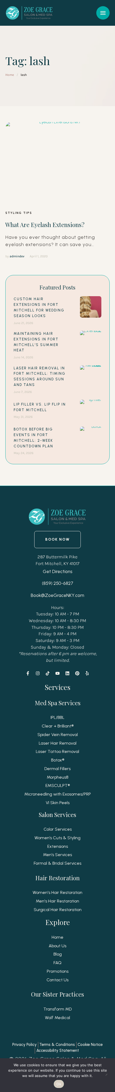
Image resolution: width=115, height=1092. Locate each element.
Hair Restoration (57, 878)
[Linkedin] (67, 673)
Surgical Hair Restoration (58, 909)
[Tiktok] (47, 673)
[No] (108, 1075)
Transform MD (57, 1009)
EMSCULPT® (57, 785)
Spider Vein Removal (57, 734)
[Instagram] (37, 673)
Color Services (58, 829)
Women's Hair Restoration (57, 892)
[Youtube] (57, 673)
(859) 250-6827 (57, 583)
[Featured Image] (58, 162)
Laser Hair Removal (57, 743)
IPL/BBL (57, 717)
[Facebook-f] (28, 673)
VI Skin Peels (58, 802)
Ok (58, 1084)
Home (9, 75)
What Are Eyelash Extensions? (45, 225)
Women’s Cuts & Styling (57, 837)
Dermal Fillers (57, 768)
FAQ (57, 962)
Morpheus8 (57, 777)
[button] (103, 13)
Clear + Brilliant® (58, 726)
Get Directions (57, 571)
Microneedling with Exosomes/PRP (57, 794)
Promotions (57, 971)
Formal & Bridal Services (57, 863)
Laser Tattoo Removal (57, 751)
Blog (57, 954)
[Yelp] (87, 673)
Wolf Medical (57, 1017)
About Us (57, 945)
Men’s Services (57, 854)
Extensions (57, 846)
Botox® (57, 760)
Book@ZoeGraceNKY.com (57, 595)
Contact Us (57, 979)
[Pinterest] (77, 673)
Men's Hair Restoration (57, 901)
